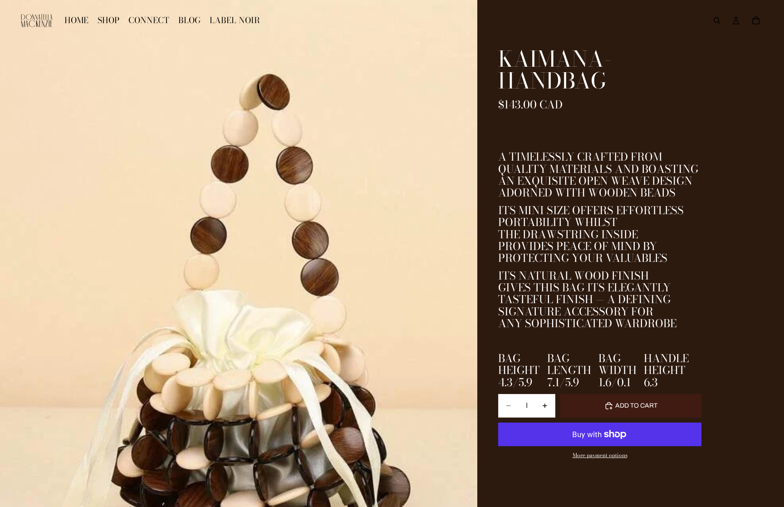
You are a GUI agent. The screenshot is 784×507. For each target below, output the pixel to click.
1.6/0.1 (614, 383)
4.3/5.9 (515, 383)
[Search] (717, 20)
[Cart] (756, 20)
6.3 (651, 383)
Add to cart (636, 405)
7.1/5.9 (563, 383)
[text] (599, 362)
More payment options (600, 455)
